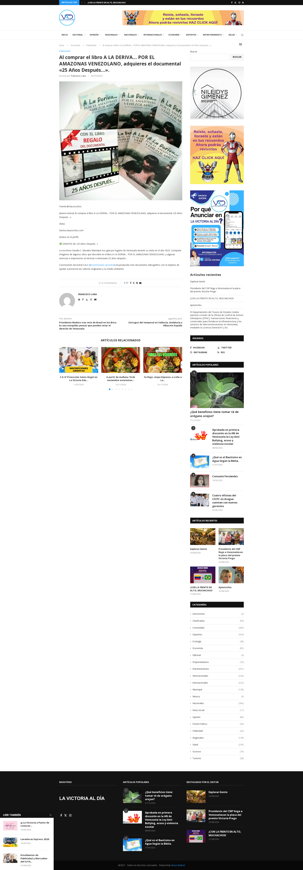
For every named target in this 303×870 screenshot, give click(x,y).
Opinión (94, 34)
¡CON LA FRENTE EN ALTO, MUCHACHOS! (212, 298)
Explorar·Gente (197, 281)
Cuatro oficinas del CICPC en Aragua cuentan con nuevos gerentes (224, 501)
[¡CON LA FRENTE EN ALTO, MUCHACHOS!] (202, 575)
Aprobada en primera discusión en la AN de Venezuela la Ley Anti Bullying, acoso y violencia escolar (226, 437)
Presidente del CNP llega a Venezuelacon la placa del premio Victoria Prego (215, 290)
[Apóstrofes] (231, 575)
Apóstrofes (94, 2)
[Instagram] (239, 2)
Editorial (78, 34)
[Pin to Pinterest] (137, 282)
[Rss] (243, 2)
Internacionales (152, 34)
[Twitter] (235, 2)
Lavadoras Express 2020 (35, 839)
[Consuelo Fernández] (199, 481)
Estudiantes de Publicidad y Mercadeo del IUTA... (34, 858)
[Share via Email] (140, 282)
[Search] (242, 35)
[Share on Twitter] (134, 282)
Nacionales (130, 34)
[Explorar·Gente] (202, 536)
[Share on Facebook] (130, 282)
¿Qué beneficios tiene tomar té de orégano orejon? (214, 414)
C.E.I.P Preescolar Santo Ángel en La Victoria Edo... (78, 379)
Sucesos (218, 751)
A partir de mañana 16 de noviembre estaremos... (120, 379)
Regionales (111, 34)
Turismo (218, 758)
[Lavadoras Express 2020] (10, 842)
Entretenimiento (212, 34)
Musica (218, 696)
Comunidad (218, 627)
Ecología (218, 641)
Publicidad (218, 730)
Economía (174, 34)
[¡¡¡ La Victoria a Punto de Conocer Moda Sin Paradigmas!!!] (10, 825)
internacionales (218, 682)
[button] (82, 2)
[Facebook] (231, 2)
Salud (232, 34)
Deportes (191, 34)
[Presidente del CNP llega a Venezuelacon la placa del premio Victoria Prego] (231, 536)
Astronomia (218, 613)
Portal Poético (218, 723)
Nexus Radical (178, 865)
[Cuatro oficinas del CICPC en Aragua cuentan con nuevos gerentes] (199, 500)
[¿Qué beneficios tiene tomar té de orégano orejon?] (217, 390)
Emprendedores (218, 662)
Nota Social (218, 710)
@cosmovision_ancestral (102, 264)
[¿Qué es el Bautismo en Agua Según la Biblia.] (199, 462)
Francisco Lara (78, 75)
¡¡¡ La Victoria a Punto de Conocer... (35, 824)
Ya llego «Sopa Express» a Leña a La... (163, 379)
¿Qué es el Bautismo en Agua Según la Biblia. (227, 459)
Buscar (193, 51)
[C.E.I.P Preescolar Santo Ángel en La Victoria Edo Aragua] (78, 360)
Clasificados (218, 620)
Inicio (65, 34)
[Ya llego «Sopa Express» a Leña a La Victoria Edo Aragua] (162, 360)
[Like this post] (127, 282)
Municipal (218, 689)
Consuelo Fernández (225, 476)
